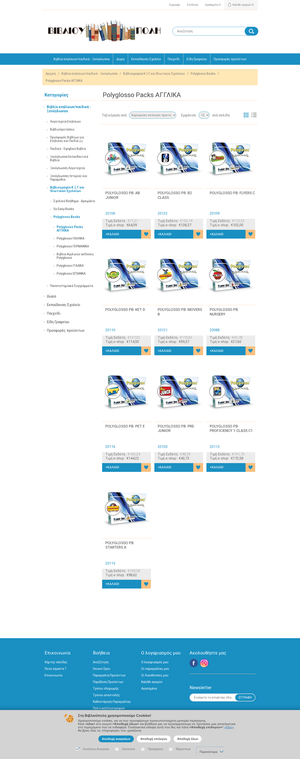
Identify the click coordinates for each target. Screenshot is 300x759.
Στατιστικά (128, 749)
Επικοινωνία (53, 675)
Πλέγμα (246, 115)
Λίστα (254, 115)
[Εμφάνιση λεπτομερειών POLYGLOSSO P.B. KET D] (126, 276)
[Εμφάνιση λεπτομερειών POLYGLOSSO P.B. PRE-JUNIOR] (178, 392)
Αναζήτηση (101, 662)
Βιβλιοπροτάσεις (62, 129)
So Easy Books (63, 209)
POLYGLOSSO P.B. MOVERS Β (180, 311)
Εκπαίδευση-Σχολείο (146, 59)
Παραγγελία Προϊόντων (109, 675)
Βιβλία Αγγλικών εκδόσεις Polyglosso (75, 255)
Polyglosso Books (203, 73)
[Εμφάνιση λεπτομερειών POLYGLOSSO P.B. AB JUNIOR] (126, 159)
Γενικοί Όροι (101, 668)
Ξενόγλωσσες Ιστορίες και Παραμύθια (68, 177)
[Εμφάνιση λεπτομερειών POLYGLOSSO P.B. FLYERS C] (230, 159)
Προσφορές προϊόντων (230, 59)
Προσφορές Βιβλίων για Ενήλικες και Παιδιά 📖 (67, 139)
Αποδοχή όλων (187, 739)
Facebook (194, 663)
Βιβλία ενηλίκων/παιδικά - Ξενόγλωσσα (82, 59)
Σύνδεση (192, 4)
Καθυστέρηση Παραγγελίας (112, 701)
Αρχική (51, 73)
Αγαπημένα (149, 688)
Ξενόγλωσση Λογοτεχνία (67, 168)
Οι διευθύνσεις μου (154, 675)
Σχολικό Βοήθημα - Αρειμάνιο (74, 201)
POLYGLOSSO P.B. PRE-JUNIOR (176, 428)
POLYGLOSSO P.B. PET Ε (125, 426)
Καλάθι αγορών (152, 682)
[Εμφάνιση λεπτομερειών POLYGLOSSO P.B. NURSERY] (230, 276)
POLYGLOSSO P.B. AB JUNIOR (122, 195)
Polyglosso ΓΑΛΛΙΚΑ (70, 238)
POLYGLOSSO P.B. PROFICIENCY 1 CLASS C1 (231, 428)
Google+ (204, 663)
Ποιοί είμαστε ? (55, 668)
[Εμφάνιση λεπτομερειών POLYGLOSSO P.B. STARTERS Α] (126, 509)
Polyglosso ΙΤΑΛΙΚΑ (70, 265)
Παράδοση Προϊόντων (108, 682)
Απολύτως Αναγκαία (96, 749)
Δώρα (120, 59)
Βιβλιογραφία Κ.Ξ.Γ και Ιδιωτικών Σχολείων (154, 73)
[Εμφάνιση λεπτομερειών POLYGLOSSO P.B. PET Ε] (126, 392)
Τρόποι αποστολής (106, 695)
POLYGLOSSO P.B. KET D (125, 309)
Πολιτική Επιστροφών (109, 708)
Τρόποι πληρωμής (106, 688)
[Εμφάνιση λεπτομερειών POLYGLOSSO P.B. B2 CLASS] (178, 159)
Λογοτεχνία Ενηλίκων (65, 121)
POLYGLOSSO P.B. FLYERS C (232, 193)
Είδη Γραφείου (197, 59)
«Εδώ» (229, 727)
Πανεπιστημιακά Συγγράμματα (71, 286)
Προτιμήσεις (155, 749)
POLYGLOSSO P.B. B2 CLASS (175, 195)
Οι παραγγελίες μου (155, 668)
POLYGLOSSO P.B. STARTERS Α (119, 545)
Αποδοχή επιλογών (153, 739)
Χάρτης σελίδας (56, 662)
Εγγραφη (174, 4)
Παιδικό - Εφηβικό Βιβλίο (68, 148)
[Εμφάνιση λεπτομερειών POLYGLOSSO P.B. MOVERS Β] (178, 276)
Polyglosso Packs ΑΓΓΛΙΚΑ (70, 228)
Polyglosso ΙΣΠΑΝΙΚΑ (71, 273)
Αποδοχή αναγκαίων (116, 739)
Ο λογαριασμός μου (154, 662)
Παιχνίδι (174, 59)
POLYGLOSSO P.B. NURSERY (224, 311)
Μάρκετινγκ (183, 749)
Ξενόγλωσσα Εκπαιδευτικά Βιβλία (69, 158)
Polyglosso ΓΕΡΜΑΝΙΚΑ (73, 246)
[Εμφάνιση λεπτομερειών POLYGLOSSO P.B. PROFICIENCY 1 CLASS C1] (230, 392)
